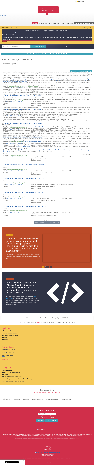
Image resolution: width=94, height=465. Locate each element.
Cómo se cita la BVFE (15, 28)
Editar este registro (87, 74)
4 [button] (50, 266)
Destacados (6, 337)
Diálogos (5, 374)
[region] (47, 247)
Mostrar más (5, 359)
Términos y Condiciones (48, 417)
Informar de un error (85, 71)
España (5, 84)
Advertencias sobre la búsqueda (76, 28)
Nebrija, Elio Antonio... (8, 349)
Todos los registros (8, 331)
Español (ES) (81, 1)
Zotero (35, 296)
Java (88, 28)
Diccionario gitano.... (8, 355)
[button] (4, 248)
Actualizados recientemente (10, 335)
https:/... (4, 356)
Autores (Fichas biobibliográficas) (12, 372)
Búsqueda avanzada (69, 46)
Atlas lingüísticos (7, 370)
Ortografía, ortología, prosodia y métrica (13, 381)
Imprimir (73, 71)
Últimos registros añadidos (10, 333)
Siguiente (52, 222)
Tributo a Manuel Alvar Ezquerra (84, 23)
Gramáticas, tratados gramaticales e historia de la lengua (23, 86)
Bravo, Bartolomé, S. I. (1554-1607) (15, 87)
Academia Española (8, 352)
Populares (6, 339)
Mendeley (9, 298)
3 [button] (48, 266)
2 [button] (45, 266)
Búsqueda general (38, 46)
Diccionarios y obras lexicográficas (17, 100)
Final (57, 222)
